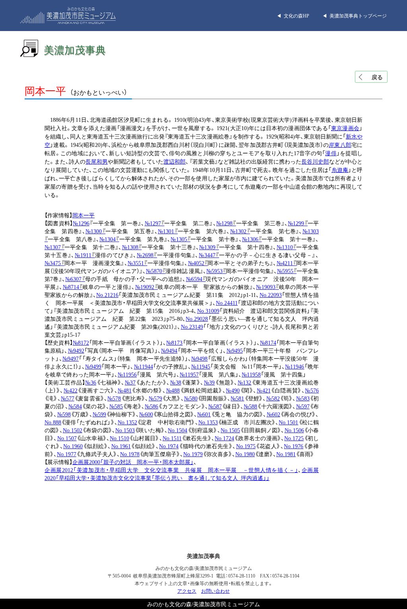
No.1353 (208, 422)
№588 (250, 406)
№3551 (137, 263)
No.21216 (107, 295)
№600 (146, 414)
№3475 (54, 263)
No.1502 (72, 430)
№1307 (54, 247)
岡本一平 (83, 215)
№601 (204, 414)
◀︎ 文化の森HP (293, 15)
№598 (64, 414)
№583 (303, 398)
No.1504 (177, 430)
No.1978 (130, 454)
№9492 (76, 350)
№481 (125, 390)
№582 (273, 398)
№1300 (95, 231)
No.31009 (208, 310)
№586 (151, 406)
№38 (175, 382)
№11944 (143, 366)
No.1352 (127, 422)
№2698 (147, 255)
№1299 (298, 223)
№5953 (216, 271)
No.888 (53, 422)
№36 (90, 382)
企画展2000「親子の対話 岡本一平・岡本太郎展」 (133, 462)
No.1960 (73, 446)
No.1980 (245, 454)
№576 (312, 390)
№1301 (168, 231)
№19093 (267, 287)
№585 (116, 406)
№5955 (287, 271)
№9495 (235, 350)
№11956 (127, 374)
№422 (71, 390)
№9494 (169, 350)
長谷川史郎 (315, 161)
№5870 (155, 271)
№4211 (287, 263)
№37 (130, 382)
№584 (75, 406)
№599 (99, 414)
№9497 (70, 358)
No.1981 (286, 454)
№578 (114, 398)
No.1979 (193, 454)
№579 (155, 398)
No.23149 (192, 326)
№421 (264, 390)
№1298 (226, 223)
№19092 (146, 287)
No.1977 (66, 454)
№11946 (294, 366)
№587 (215, 406)
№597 (303, 406)
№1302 (240, 231)
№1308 (132, 247)
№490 (233, 390)
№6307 (75, 279)
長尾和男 (96, 161)
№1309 (209, 247)
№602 (273, 414)
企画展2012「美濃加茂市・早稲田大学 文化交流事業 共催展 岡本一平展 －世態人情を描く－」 (171, 470)
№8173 (174, 342)
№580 (191, 398)
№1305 (180, 239)
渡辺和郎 (174, 161)
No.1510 (119, 438)
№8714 (73, 287)
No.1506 (294, 430)
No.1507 (67, 438)
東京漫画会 (345, 128)
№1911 (85, 255)
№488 (173, 390)
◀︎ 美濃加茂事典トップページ (354, 15)
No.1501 (288, 422)
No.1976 (293, 446)
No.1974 (168, 446)
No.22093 (271, 295)
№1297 (155, 223)
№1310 (287, 247)
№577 (67, 398)
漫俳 (331, 153)
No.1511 (172, 438)
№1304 (109, 239)
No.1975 (246, 446)
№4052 (198, 263)
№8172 (81, 342)
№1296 (81, 223)
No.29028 (197, 318)
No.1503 (125, 430)
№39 (209, 382)
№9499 (93, 366)
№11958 (251, 374)
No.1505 (230, 430)
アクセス (186, 590)
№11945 (200, 366)
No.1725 (294, 438)
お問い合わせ (215, 590)
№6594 (196, 279)
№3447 (209, 255)
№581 (237, 398)
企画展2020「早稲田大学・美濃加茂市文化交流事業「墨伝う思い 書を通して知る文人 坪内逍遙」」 (182, 474)
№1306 (252, 239)
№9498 (199, 358)
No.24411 (227, 302)
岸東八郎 (340, 144)
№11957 (189, 374)
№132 (245, 382)
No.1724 (224, 438)
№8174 (268, 342)
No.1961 (121, 446)
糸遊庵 (339, 170)
